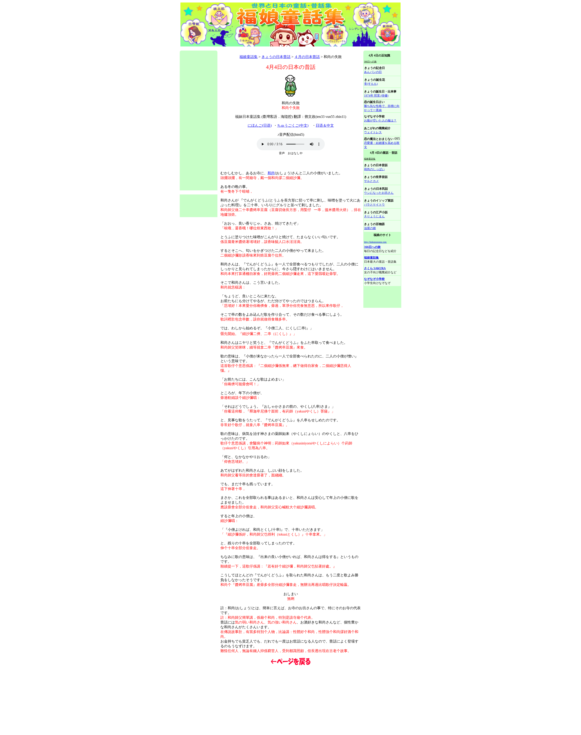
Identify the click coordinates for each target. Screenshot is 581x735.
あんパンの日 (373, 72)
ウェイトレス (373, 132)
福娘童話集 (248, 57)
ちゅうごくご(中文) (292, 125)
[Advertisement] (262, 49)
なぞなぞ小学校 (374, 279)
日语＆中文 (325, 125)
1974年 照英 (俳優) (376, 95)
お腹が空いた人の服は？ (380, 120)
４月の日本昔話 (307, 57)
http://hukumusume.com (375, 242)
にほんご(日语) (260, 125)
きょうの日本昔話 (275, 57)
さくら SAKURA (375, 268)
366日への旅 (372, 247)
